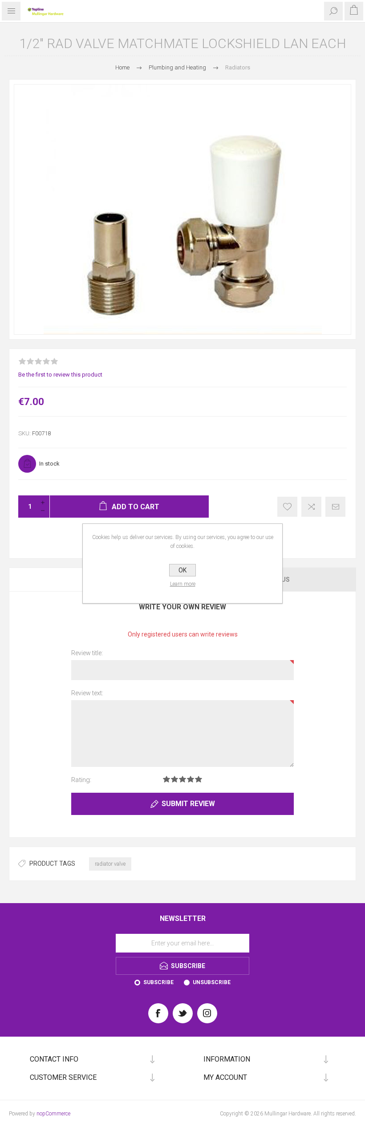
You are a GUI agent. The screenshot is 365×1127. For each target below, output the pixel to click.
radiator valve (110, 864)
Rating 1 (166, 779)
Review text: (87, 693)
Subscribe (158, 982)
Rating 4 (191, 779)
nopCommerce (53, 1114)
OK (182, 570)
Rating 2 (174, 779)
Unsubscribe (212, 982)
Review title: (87, 653)
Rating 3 (182, 779)
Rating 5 (199, 779)
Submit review (188, 803)
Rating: (81, 780)
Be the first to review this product (60, 374)
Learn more (182, 584)
